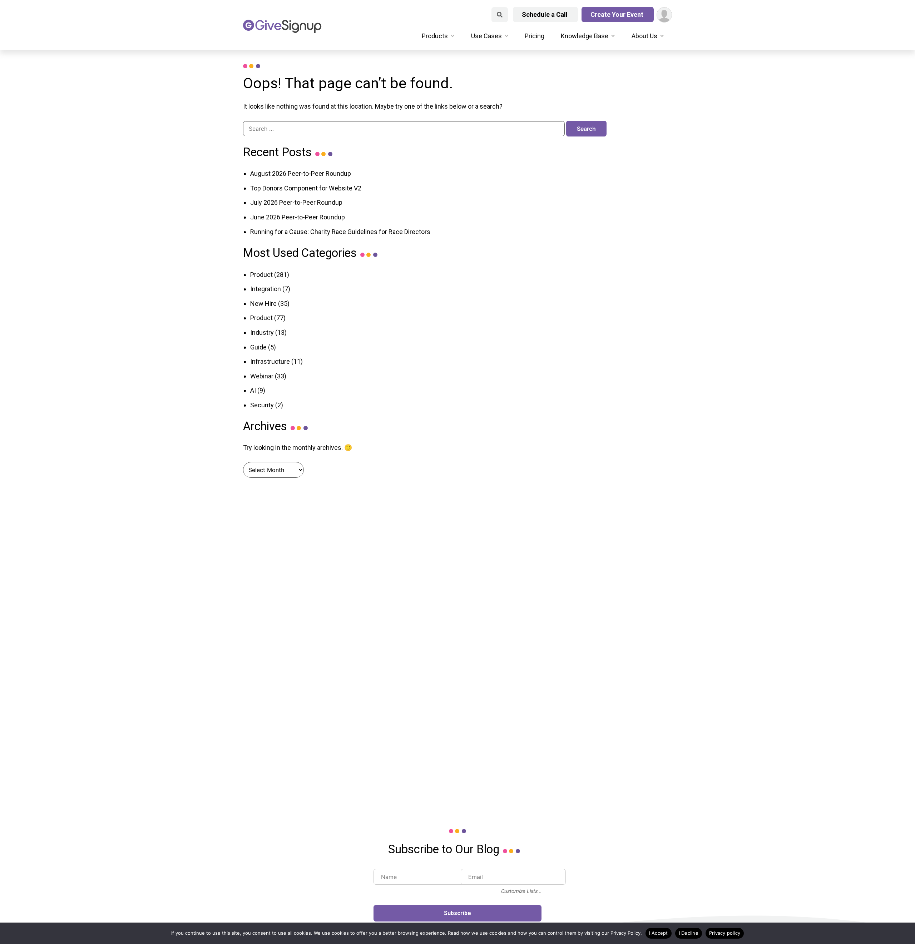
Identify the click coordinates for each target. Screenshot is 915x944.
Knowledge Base (584, 36)
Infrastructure (270, 361)
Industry (262, 332)
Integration (265, 289)
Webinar (261, 376)
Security (262, 405)
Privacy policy (725, 933)
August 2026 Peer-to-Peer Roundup (300, 173)
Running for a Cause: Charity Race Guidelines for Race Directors (340, 231)
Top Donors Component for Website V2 (305, 188)
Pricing (534, 36)
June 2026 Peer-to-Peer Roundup (297, 217)
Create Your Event (617, 14)
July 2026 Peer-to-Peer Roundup (296, 202)
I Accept (658, 933)
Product (261, 274)
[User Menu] (664, 15)
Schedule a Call (545, 14)
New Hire (263, 303)
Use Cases (486, 36)
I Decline (688, 933)
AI (253, 390)
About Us (644, 36)
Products (435, 36)
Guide (258, 347)
